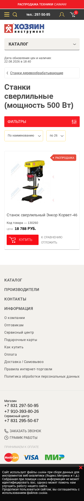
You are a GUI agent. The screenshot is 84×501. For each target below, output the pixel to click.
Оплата (10, 354)
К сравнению (51, 237)
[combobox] (23, 135)
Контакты (15, 299)
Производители (21, 289)
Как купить (13, 347)
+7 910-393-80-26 (21, 411)
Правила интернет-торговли (28, 369)
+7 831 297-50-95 (21, 405)
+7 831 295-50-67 (21, 420)
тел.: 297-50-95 (38, 14)
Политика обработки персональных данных (41, 376)
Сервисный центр (19, 332)
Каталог (13, 280)
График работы (23, 438)
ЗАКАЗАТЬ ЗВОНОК (25, 431)
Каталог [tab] (18, 44)
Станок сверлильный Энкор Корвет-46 (42, 215)
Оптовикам (14, 325)
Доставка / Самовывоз (24, 362)
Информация (18, 308)
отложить (49, 242)
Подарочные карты (20, 340)
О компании (14, 318)
